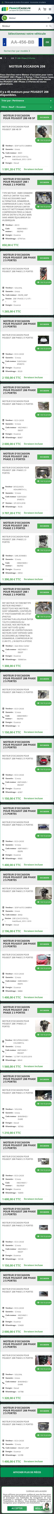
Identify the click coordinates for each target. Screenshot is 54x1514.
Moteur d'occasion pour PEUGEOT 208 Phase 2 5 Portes (19, 257)
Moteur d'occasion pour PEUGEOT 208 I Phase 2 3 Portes (16, 182)
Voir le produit (46, 140)
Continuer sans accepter (36, 1491)
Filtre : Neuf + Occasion (27, 107)
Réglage (40, 1508)
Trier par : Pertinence (27, 100)
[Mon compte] (39, 9)
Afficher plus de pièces (27, 1472)
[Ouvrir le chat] (47, 1508)
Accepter (17, 1508)
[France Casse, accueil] (16, 9)
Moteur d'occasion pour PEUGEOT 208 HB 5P (19, 117)
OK (47, 42)
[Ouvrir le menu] (50, 9)
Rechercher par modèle (16, 50)
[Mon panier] (44, 9)
